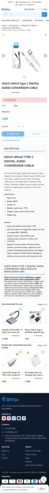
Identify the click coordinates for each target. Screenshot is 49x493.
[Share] (45, 34)
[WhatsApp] (44, 479)
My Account (29, 9)
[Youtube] (4, 418)
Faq (3, 454)
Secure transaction (12, 140)
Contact (5, 458)
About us (5, 451)
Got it (42, 488)
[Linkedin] (24, 418)
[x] (19, 418)
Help (27, 458)
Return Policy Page (33, 451)
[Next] (45, 56)
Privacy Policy (30, 454)
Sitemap (28, 461)
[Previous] (3, 56)
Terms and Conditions (34, 465)
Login (20, 5)
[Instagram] (9, 418)
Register (30, 5)
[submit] (44, 14)
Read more (6, 111)
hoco (15, 105)
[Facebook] (14, 418)
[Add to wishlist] (3, 34)
